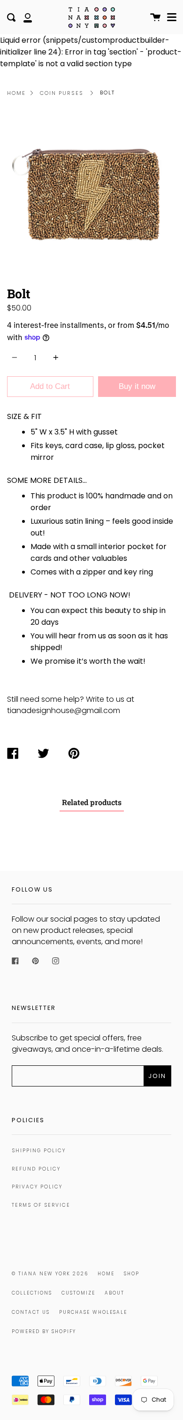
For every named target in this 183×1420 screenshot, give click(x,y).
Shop (131, 1273)
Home (16, 93)
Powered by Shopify (44, 1331)
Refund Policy (36, 1168)
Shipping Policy (39, 1150)
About (114, 1292)
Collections (32, 1292)
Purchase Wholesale (93, 1312)
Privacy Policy (37, 1186)
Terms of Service (41, 1205)
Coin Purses (62, 93)
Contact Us (31, 1312)
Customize (78, 1292)
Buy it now (137, 386)
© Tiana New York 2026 (50, 1273)
